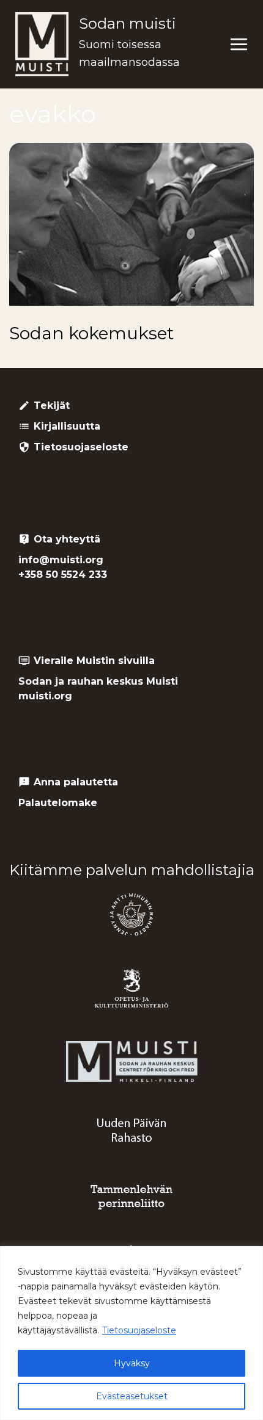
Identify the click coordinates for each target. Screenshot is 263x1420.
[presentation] (131, 224)
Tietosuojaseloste (139, 1330)
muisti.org (45, 696)
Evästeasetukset (132, 1396)
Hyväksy (132, 1363)
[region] (131, 1333)
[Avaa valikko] (238, 44)
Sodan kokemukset (91, 333)
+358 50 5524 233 (62, 574)
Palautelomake (57, 803)
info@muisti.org (60, 560)
